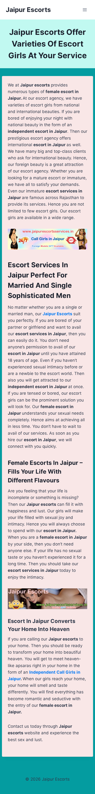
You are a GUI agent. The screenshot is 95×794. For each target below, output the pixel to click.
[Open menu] (84, 9)
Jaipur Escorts (57, 313)
